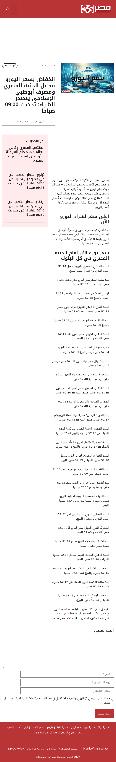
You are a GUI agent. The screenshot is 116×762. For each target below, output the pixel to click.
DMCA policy (16, 749)
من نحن (51, 749)
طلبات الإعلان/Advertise (94, 749)
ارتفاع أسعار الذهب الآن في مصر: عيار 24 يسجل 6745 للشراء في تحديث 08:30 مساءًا (26, 208)
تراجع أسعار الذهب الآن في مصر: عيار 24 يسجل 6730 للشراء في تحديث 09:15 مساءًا (26, 181)
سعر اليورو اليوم (23, 121)
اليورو (52, 121)
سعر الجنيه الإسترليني (57, 727)
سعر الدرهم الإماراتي (34, 727)
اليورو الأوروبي (44, 121)
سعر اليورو (34, 121)
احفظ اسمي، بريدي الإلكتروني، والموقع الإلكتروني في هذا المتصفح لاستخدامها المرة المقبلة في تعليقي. (57, 700)
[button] (8, 9)
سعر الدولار (103, 727)
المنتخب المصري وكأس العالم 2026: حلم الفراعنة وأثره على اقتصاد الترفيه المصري (25, 154)
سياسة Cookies (35, 749)
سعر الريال (76, 727)
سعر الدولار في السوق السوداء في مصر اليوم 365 (58, 732)
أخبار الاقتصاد (10, 65)
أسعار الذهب (14, 727)
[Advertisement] (58, 41)
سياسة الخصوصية (68, 749)
